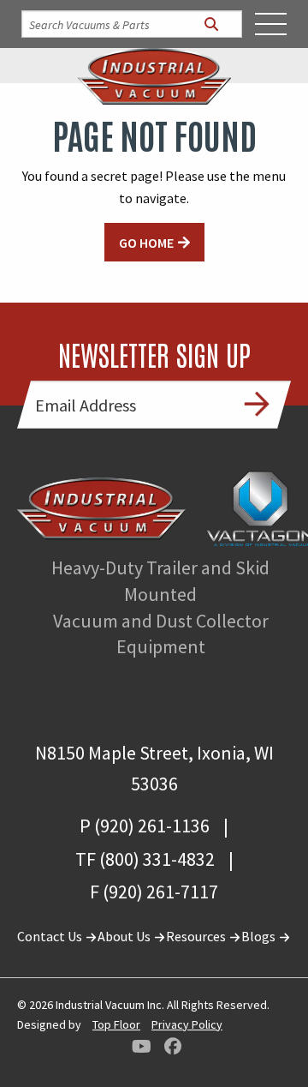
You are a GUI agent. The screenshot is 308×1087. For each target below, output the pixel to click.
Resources (197, 936)
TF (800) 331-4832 (145, 859)
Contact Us (51, 936)
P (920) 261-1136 (145, 826)
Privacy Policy (186, 1024)
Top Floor (116, 1024)
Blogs (259, 936)
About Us (125, 936)
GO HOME (146, 242)
